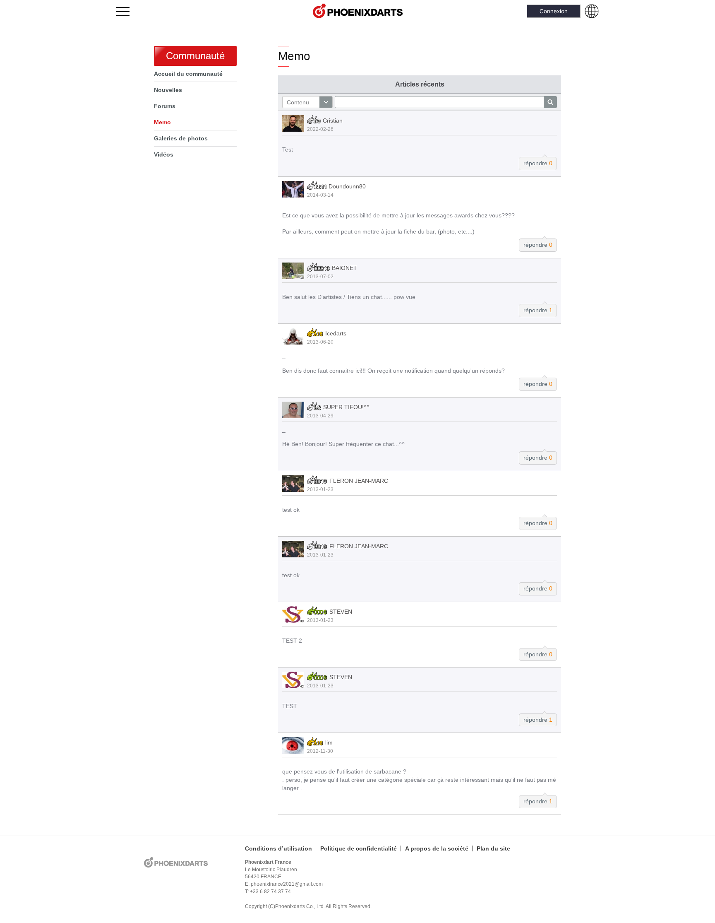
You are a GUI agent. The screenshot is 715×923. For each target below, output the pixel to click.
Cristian (333, 121)
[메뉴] (127, 11)
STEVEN (340, 611)
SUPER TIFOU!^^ (346, 407)
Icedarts (335, 333)
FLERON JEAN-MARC (358, 480)
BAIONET (344, 268)
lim (329, 743)
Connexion (554, 11)
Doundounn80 (347, 186)
